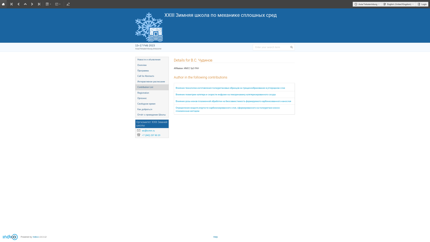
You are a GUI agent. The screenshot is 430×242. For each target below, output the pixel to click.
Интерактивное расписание (151, 81)
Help (215, 236)
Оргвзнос (142, 98)
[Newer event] (32, 4)
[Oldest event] (12, 4)
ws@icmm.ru (148, 130)
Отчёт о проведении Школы (151, 114)
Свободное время (146, 104)
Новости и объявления (148, 59)
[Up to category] (25, 4)
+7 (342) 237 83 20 (151, 135)
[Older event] (18, 4)
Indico (36, 236)
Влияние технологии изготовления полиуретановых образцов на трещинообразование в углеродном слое (230, 87)
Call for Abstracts (145, 76)
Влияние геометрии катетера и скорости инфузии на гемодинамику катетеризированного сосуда (226, 94)
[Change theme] (58, 4)
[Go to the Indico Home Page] (3, 4)
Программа (143, 70)
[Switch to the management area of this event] (68, 4)
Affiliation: (178, 68)
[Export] (48, 4)
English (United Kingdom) (399, 4)
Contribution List (145, 87)
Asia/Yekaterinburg (367, 4)
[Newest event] (38, 4)
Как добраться (144, 109)
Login (424, 4)
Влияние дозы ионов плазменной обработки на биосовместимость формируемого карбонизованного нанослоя (233, 101)
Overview (141, 65)
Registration (143, 93)
